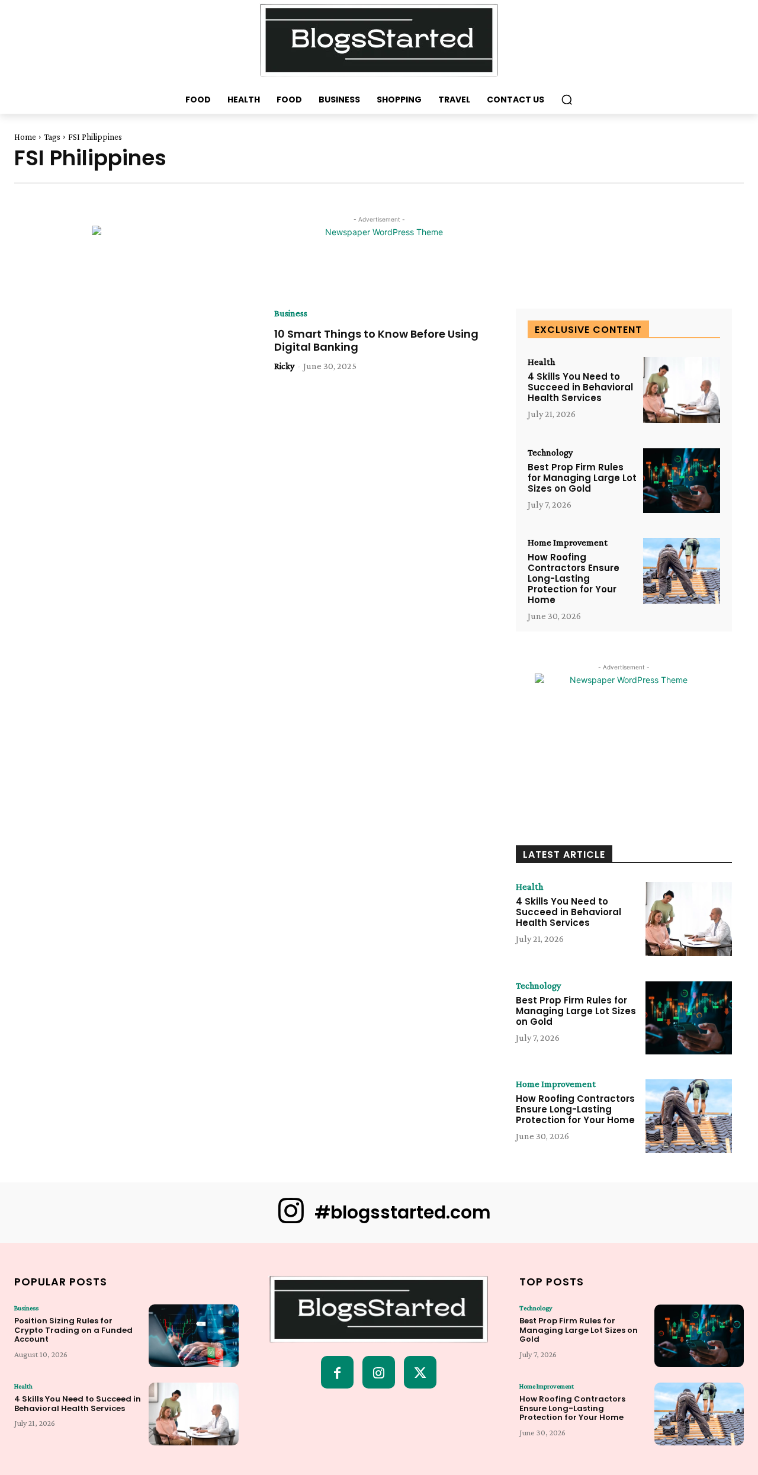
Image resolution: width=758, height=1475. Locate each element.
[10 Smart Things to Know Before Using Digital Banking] (141, 378)
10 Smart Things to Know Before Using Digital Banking (376, 340)
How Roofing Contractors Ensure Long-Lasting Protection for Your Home (573, 578)
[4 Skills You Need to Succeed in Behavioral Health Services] (681, 390)
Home (25, 137)
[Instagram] (378, 1372)
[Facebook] (337, 1372)
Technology (550, 452)
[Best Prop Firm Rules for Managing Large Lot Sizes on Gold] (681, 481)
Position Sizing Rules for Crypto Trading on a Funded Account (73, 1330)
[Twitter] (420, 1372)
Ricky (284, 366)
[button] (567, 99)
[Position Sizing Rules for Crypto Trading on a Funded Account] (193, 1335)
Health (541, 362)
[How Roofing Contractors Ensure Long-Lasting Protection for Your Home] (681, 571)
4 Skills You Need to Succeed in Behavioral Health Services (580, 387)
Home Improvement (568, 542)
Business (290, 313)
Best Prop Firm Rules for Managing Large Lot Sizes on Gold (582, 478)
